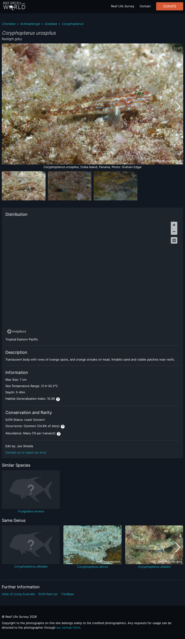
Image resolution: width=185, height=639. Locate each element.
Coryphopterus (72, 24)
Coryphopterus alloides (30, 566)
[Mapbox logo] (17, 331)
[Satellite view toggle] (174, 240)
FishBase (67, 594)
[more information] (58, 399)
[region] (92, 277)
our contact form (68, 627)
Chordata (8, 24)
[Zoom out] (174, 231)
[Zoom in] (174, 225)
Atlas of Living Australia (18, 594)
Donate (169, 6)
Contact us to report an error (25, 452)
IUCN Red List (48, 594)
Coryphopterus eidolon (154, 566)
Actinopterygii (30, 24)
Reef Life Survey (122, 6)
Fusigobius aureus (31, 511)
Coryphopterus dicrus (92, 566)
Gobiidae (50, 24)
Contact (145, 6)
